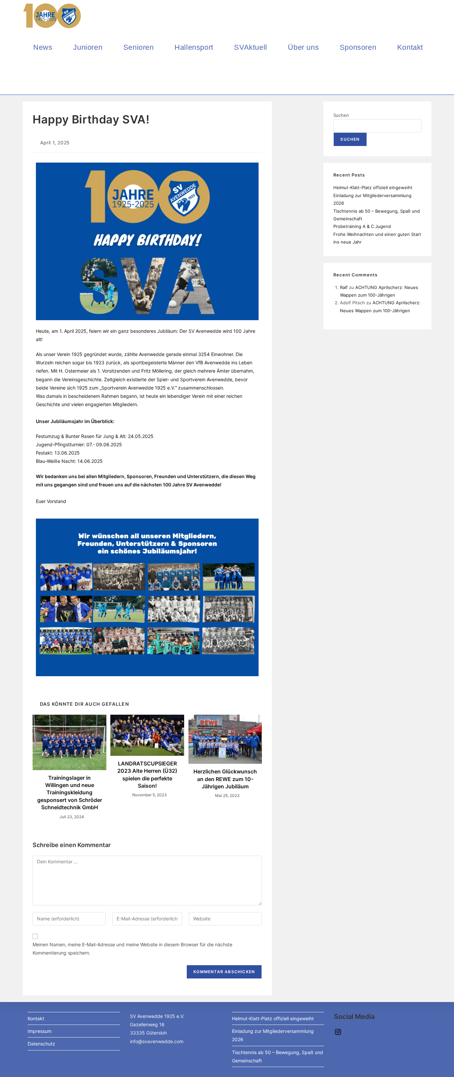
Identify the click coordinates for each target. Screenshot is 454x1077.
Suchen (341, 115)
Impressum (40, 1031)
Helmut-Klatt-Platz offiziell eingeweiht (372, 187)
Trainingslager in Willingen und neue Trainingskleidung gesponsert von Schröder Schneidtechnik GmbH (69, 792)
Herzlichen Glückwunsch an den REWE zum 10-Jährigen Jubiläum (225, 779)
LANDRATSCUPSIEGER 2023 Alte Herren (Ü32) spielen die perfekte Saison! (147, 774)
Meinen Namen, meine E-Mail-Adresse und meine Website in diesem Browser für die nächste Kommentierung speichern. (132, 949)
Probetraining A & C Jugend (362, 226)
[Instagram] (338, 1034)
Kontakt (36, 1018)
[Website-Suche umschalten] (36, 79)
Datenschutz (41, 1043)
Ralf (344, 287)
